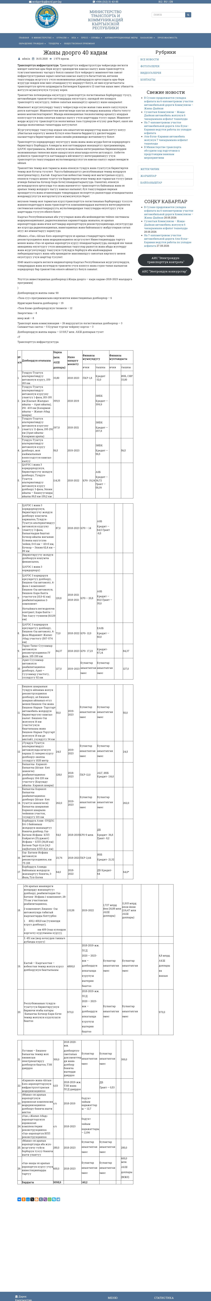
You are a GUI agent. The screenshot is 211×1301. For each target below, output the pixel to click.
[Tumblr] (41, 1199)
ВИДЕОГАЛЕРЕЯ (150, 72)
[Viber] (45, 1199)
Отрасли (62, 37)
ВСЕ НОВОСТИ (149, 59)
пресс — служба (91, 37)
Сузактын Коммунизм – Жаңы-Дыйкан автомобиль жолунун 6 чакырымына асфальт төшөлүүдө (166, 115)
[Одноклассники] (23, 1199)
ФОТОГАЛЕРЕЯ (149, 66)
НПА (74, 37)
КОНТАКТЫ (147, 79)
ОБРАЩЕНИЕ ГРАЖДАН (31, 43)
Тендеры (54, 43)
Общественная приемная (79, 43)
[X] (32, 1199)
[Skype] (54, 1199)
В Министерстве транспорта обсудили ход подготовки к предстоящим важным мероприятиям (162, 152)
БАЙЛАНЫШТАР (151, 182)
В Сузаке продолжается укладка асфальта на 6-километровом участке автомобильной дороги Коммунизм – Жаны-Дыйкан (168, 103)
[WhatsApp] (49, 1199)
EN (171, 1)
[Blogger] (36, 1199)
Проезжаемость (167, 37)
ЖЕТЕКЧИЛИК (149, 169)
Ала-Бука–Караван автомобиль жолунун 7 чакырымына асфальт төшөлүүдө (166, 140)
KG (160, 1)
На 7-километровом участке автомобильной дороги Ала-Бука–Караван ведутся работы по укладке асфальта (167, 128)
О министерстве (42, 37)
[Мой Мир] (28, 1199)
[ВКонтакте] (19, 1199)
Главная (24, 37)
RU (166, 1)
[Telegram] (58, 1199)
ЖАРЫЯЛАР (148, 175)
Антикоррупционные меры (121, 37)
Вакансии (146, 37)
